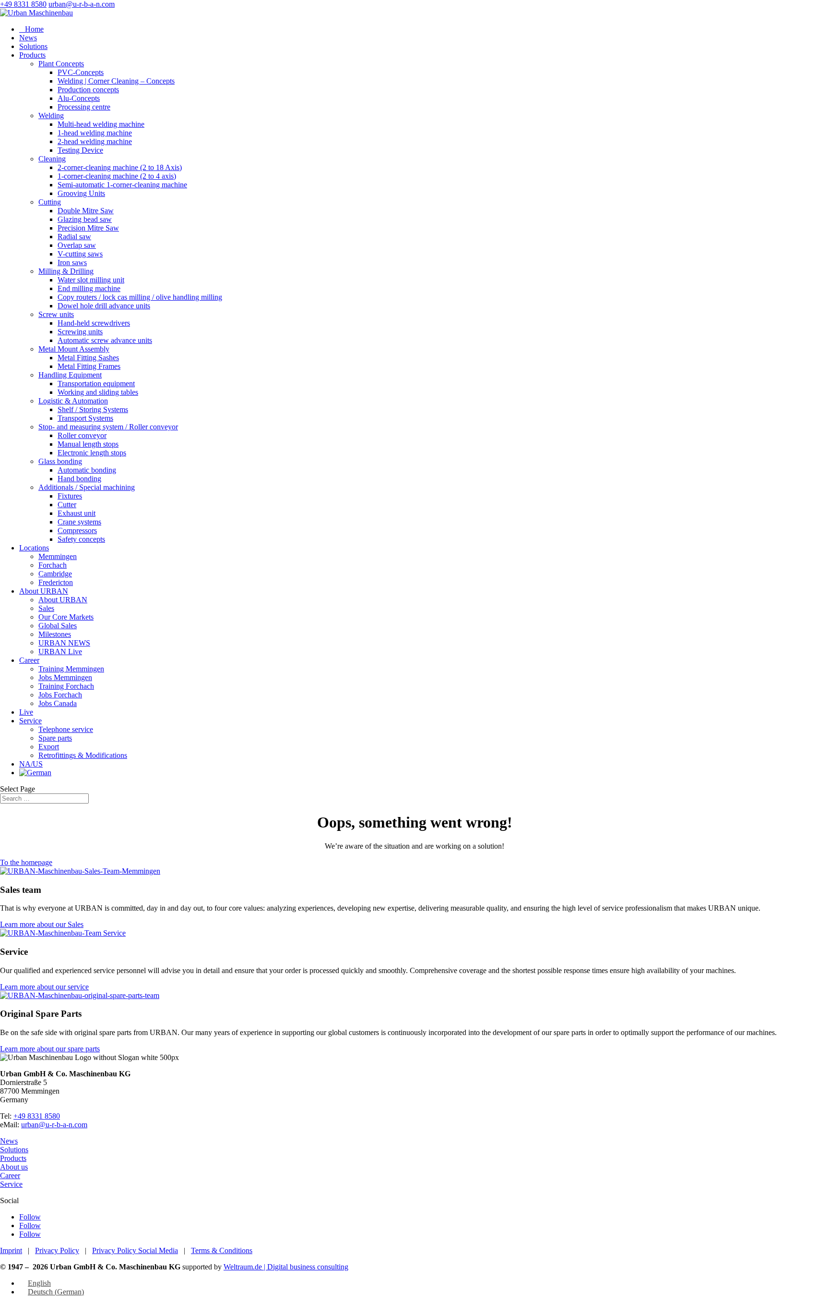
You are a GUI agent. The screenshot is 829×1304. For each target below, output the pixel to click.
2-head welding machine (95, 141)
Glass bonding (60, 461)
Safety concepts (81, 539)
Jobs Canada (57, 703)
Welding (51, 115)
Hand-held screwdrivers (94, 323)
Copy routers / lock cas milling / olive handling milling (140, 297)
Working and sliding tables (98, 392)
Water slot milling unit (91, 280)
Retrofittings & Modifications (82, 755)
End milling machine (89, 288)
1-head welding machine (95, 133)
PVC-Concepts (81, 72)
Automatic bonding (87, 470)
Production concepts (88, 89)
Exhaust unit (76, 513)
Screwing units (80, 332)
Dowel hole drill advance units (104, 306)
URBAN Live (60, 651)
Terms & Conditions (221, 1250)
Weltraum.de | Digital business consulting (286, 1267)
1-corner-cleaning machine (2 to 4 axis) (117, 176)
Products (32, 55)
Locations (34, 548)
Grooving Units (81, 193)
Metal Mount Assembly (73, 349)
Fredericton (55, 582)
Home (31, 29)
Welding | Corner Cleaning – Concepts (116, 81)
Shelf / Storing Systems (93, 409)
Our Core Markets (66, 617)
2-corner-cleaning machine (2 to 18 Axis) (120, 167)
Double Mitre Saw (86, 211)
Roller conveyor (82, 435)
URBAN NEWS (64, 643)
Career (29, 660)
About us (14, 1167)
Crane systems (79, 522)
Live (26, 712)
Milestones (54, 634)
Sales (46, 608)
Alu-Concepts (79, 98)
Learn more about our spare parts (50, 1049)
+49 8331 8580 (23, 4)
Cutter (67, 504)
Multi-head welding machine (101, 124)
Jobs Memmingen (65, 677)
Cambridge (55, 574)
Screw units (56, 314)
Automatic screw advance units (105, 340)
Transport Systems (85, 418)
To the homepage (26, 862)
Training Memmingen (71, 669)
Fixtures (70, 496)
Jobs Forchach (60, 695)
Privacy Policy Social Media (135, 1250)
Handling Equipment (70, 375)
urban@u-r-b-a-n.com (54, 1125)
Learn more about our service (44, 987)
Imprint (11, 1250)
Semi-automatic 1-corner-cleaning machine (122, 185)
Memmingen (57, 556)
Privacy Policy (57, 1250)
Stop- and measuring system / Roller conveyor (108, 427)
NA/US (31, 764)
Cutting (49, 202)
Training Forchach (66, 686)
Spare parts (55, 738)
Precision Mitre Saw (88, 228)
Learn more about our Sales (41, 924)
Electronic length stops (92, 453)
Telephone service (65, 729)
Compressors (77, 530)
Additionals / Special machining (86, 487)
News (28, 38)
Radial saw (74, 236)
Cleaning (52, 159)
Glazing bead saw (85, 219)
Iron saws (72, 262)
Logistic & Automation (73, 401)
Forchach (52, 565)
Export (48, 747)
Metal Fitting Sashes (88, 357)
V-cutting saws (80, 254)
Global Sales (57, 626)
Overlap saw (77, 245)
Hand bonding (79, 479)
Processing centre (84, 107)
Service (30, 721)
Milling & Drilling (66, 271)
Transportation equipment (96, 383)
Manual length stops (88, 444)
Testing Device (80, 150)
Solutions (33, 46)
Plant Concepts (61, 64)
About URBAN (43, 591)
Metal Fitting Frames (89, 366)
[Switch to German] (35, 772)
